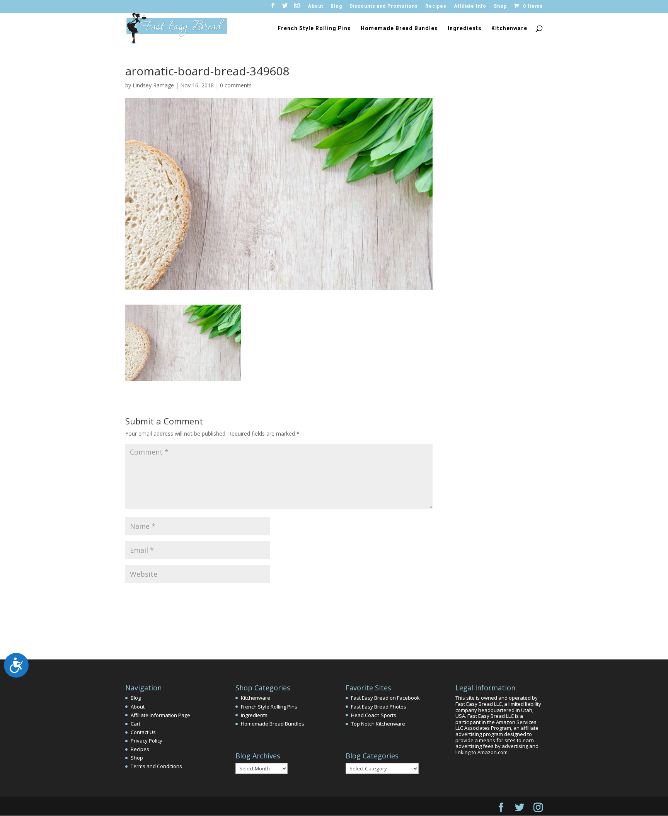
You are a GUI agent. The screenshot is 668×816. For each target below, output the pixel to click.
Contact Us (143, 732)
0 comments (236, 85)
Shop (500, 6)
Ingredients (465, 28)
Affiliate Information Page (160, 715)
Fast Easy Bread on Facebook (385, 697)
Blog (336, 6)
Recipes (435, 6)
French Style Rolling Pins (314, 28)
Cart (135, 723)
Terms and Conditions (156, 766)
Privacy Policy (146, 740)
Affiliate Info (470, 6)
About (315, 6)
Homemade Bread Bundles (399, 28)
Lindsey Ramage (153, 85)
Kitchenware (509, 28)
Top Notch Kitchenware (378, 723)
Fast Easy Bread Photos (378, 706)
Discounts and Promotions (383, 6)
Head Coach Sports (373, 715)
